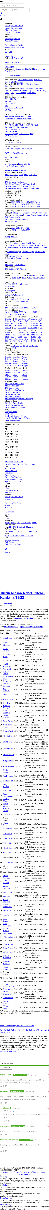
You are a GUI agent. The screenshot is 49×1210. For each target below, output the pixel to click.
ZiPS (7, 99)
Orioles (8, 321)
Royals (20, 321)
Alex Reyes (7, 915)
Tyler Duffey (8, 937)
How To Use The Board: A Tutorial (18, 418)
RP (16, 348)
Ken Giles (7, 790)
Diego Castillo (6, 786)
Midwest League (14, 247)
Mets (7, 337)
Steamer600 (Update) (23, 116)
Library (7, 488)
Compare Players (28, 213)
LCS (23, 275)
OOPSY (8, 110)
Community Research (13, 75)
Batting (7, 237)
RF (33, 346)
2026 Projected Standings (14, 182)
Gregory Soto (8, 761)
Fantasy (37, 84)
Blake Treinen (8, 721)
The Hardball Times (25, 80)
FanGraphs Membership (14, 26)
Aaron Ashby (8, 814)
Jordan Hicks (8, 952)
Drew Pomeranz (7, 993)
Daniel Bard (7, 910)
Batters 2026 (9, 295)
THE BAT (9, 108)
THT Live (21, 84)
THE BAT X (18, 108)
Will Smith (7, 669)
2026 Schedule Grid (12, 392)
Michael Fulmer (6, 771)
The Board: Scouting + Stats (15, 416)
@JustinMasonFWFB (8, 1051)
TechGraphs (9, 82)
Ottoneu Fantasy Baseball (14, 45)
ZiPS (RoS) (9, 125)
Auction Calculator (12, 41)
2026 (13, 202)
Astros (33, 321)
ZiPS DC (13, 99)
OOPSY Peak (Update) (24, 119)
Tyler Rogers (8, 944)
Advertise (27, 1172)
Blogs (7, 514)
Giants (33, 337)
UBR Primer (14, 536)
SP (13, 348)
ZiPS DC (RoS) (32, 125)
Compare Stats (41, 213)
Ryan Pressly (8, 676)
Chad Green (7, 853)
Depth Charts (10, 103)
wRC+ (13, 523)
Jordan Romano (6, 685)
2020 (30, 175)
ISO (18, 523)
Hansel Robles (6, 1002)
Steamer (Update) (23, 127)
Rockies (34, 341)
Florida (19, 256)
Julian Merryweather (8, 985)
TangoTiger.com (6, 1198)
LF (27, 346)
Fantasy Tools (10, 512)
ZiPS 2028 (18, 142)
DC (16, 319)
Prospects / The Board (13, 503)
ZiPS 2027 (9, 142)
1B (14, 346)
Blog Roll (8, 52)
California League (14, 252)
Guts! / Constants (11, 490)
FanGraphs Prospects (13, 62)
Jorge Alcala (8, 862)
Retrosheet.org (5, 1205)
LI (26, 536)
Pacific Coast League (34, 243)
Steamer (8, 101)
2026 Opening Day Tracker (15, 407)
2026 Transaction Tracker (14, 390)
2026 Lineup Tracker (13, 397)
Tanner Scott (8, 998)
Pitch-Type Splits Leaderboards (16, 219)
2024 (11, 175)
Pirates (20, 339)
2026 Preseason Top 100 (14, 462)
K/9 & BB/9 (23, 527)
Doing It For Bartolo (18, 93)
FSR (21, 531)
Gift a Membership (12, 30)
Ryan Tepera (8, 948)
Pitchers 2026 (20, 295)
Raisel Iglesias (6, 650)
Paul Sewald (8, 781)
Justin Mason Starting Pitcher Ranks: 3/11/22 (17, 1026)
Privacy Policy (24, 1174)
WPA (22, 536)
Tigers (20, 323)
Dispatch (29, 84)
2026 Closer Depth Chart (14, 384)
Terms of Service (38, 1172)
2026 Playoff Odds (12, 184)
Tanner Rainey (6, 824)
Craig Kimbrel (6, 690)
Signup (7, 47)
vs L (12, 299)
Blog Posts (20, 47)
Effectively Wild (18, 58)
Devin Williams (6, 877)
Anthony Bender (6, 881)
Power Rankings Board (13, 479)
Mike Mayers (8, 989)
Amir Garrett (8, 838)
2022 (21, 175)
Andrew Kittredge (6, 800)
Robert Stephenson (7, 905)
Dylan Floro (7, 694)
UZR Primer (9, 531)
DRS (17, 531)
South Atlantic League (30, 247)
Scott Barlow (8, 725)
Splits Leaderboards (12, 217)
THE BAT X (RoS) (26, 134)
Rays (7, 323)
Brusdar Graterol (6, 962)
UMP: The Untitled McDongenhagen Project (22, 90)
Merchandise (9, 499)
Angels (34, 319)
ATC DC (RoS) (11, 131)
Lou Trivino (7, 703)
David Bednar (8, 755)
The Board (9, 414)
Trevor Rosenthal (7, 968)
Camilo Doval (8, 736)
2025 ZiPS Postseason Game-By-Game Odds (22, 188)
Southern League (27, 245)
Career (37, 202)
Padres (33, 339)
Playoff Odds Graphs (28, 184)
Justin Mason (7, 603)
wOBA (7, 523)
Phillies (8, 341)
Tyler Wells (7, 843)
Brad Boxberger (7, 925)
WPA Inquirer (10, 291)
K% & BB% (26, 523)
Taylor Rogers (6, 716)
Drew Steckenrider (8, 795)
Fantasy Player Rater (12, 39)
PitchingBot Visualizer (13, 477)
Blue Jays (8, 319)
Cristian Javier (6, 810)
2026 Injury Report (12, 386)
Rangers (34, 328)
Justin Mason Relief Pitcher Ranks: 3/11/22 (22, 595)
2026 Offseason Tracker (14, 405)
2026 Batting (10, 265)
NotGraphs (38, 80)
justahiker (16, 1111)
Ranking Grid (16, 213)
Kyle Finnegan (6, 711)
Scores (7, 505)
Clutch (30, 536)
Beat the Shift (10, 71)
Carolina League (28, 252)
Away (27, 299)
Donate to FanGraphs (13, 32)
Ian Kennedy (8, 776)
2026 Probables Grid (12, 394)
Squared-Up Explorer (13, 481)
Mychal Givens (6, 929)
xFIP (10, 527)
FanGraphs (9, 56)
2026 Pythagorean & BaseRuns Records (20, 186)
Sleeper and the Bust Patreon (25, 618)
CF (30, 346)
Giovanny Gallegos (7, 707)
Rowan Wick (8, 731)
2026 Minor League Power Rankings (19, 399)
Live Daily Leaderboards (14, 166)
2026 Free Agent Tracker (14, 403)
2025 (7, 175)
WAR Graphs (10, 286)
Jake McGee (8, 749)
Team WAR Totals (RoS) (14, 314)
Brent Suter (7, 892)
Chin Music (38, 88)
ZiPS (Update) (20, 125)
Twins (20, 325)
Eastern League (14, 245)
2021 (26, 175)
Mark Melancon (7, 680)
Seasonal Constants (12, 540)
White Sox (22, 328)
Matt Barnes (7, 742)
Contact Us (18, 1172)
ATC (6, 106)
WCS (35, 275)
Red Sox (8, 325)
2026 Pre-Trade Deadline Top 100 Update (20, 464)
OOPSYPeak (10, 119)
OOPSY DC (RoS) (12, 136)
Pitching (14, 237)
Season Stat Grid (11, 221)
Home (22, 299)
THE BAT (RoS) (11, 134)
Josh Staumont (6, 920)
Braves (7, 332)
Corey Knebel (8, 699)
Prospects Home (11, 412)
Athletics (34, 323)
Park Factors (9, 492)
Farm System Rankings (13, 420)
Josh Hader (7, 638)
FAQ (13, 47)
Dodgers (34, 335)
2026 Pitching (20, 265)
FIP (6, 527)
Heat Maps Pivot (11, 471)
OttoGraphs (31, 93)
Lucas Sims (7, 829)
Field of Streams (39, 69)
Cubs (20, 337)
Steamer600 (9, 116)
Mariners (34, 325)
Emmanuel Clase (7, 656)
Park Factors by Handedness (15, 544)
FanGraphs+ (20, 82)
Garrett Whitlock (6, 887)
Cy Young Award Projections (16, 153)
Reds (20, 341)
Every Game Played (12, 149)
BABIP (15, 527)
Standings (8, 507)
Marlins (8, 335)
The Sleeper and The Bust (22, 69)
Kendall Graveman (7, 957)
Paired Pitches (10, 475)
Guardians (22, 319)
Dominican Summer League (17, 258)
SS (21, 346)
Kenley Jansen (6, 673)
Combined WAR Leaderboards (16, 284)
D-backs (34, 332)
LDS (29, 275)
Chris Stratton (8, 766)
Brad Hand (7, 933)
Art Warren (7, 834)
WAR (7, 536)
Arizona (12, 256)
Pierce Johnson (6, 805)
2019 (35, 175)
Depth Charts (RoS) (12, 129)
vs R (17, 299)
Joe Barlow (7, 727)
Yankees (8, 328)
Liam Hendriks (6, 644)
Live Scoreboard (11, 164)
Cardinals (21, 335)
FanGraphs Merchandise (14, 28)
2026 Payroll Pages (12, 388)
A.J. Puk (6, 896)
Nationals (8, 339)
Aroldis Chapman (7, 665)
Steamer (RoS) (10, 127)
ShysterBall (9, 86)
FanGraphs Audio (26, 88)
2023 (16, 175)
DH (36, 346)
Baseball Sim (10, 468)
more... (34, 523)
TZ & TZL (28, 531)
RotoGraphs (9, 67)
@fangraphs (7, 1172)
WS (18, 275)
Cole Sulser (7, 848)
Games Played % (27, 149)
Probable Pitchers (24, 164)
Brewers (21, 332)
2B (17, 346)
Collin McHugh (6, 901)
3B (24, 346)
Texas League (40, 245)
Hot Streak (9, 473)
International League (17, 243)
